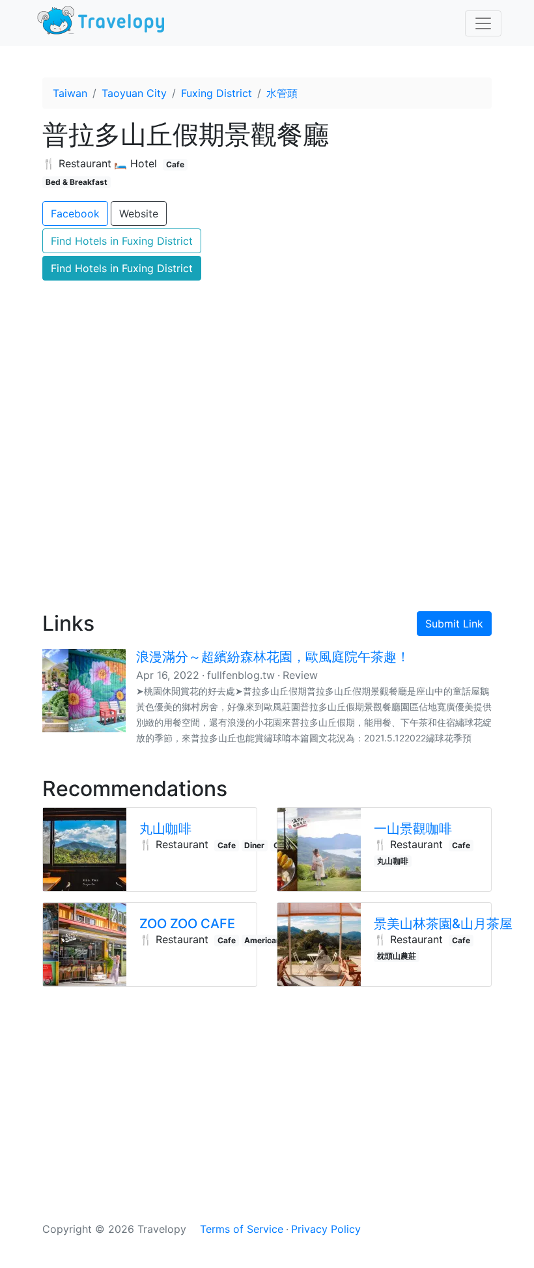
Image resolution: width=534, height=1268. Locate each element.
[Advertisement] (267, 489)
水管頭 (282, 93)
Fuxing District (216, 93)
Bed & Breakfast (76, 182)
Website (138, 213)
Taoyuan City (134, 93)
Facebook (75, 213)
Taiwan (70, 93)
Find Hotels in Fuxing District (122, 240)
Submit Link (454, 623)
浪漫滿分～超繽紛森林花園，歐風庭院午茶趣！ (273, 657)
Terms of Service (241, 1228)
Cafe (175, 164)
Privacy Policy (326, 1228)
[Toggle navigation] (483, 23)
